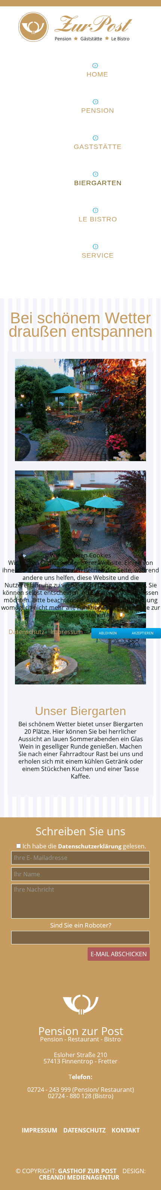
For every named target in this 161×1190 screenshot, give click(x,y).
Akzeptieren (143, 633)
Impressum (67, 632)
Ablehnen (108, 633)
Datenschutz (26, 632)
